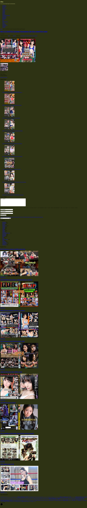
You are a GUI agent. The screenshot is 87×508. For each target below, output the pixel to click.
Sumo (3, 22)
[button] (1, 504)
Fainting (3, 11)
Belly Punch (4, 6)
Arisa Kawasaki (39, 497)
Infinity (3, 13)
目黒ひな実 (24, 501)
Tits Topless (4, 24)
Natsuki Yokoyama (64, 498)
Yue (65, 500)
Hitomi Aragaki (3, 498)
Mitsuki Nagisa (37, 498)
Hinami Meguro (81, 497)
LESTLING (4, 16)
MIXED (3, 19)
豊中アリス (29, 501)
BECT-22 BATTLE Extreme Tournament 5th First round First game (23, 31)
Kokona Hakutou (29, 35)
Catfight (3, 226)
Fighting (3, 12)
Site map (3, 27)
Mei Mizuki (30, 498)
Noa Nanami (72, 498)
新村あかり (81, 500)
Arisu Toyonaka (51, 497)
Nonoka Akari (79, 498)
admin (9, 35)
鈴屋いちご (34, 501)
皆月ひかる (18, 501)
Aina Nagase (3, 497)
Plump (3, 238)
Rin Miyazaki (22, 500)
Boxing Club (4, 9)
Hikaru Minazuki (65, 497)
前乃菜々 (75, 500)
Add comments (34, 35)
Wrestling (3, 26)
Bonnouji (3, 7)
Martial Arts (4, 17)
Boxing (3, 8)
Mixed (3, 236)
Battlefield (4, 5)
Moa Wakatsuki (45, 498)
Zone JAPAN (4, 244)
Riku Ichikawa (15, 500)
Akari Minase (14, 497)
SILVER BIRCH (5, 21)
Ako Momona (32, 497)
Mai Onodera (25, 498)
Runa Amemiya (32, 500)
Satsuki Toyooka (45, 500)
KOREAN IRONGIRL (6, 15)
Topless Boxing (4, 25)
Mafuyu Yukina (19, 498)
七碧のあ (70, 500)
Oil (2, 237)
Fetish (3, 229)
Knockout (4, 14)
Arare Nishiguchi (23, 35)
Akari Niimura (22, 497)
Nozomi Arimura (6, 500)
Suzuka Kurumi (51, 500)
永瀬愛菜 (5, 501)
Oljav (1, 1)
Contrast (3, 227)
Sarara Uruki (38, 500)
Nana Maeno (54, 498)
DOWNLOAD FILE (3, 77)
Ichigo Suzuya (9, 498)
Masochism (4, 18)
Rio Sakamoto (27, 500)
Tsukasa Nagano (59, 500)
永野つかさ (9, 501)
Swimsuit (3, 23)
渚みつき (14, 501)
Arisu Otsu (46, 497)
